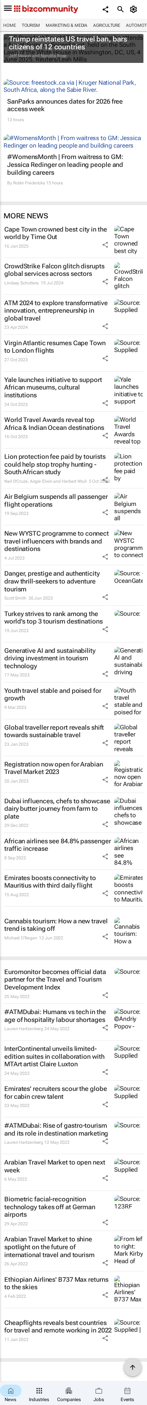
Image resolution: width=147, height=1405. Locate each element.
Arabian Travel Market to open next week (54, 1166)
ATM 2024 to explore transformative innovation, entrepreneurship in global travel (56, 310)
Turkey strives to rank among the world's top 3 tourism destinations (53, 617)
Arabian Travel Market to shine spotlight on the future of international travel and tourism (49, 1246)
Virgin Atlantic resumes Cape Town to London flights (55, 346)
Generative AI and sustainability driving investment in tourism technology (50, 658)
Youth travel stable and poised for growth (52, 694)
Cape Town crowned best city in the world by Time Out (55, 233)
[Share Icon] (105, 244)
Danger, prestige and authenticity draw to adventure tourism (52, 581)
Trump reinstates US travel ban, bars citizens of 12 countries (68, 43)
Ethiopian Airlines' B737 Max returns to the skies (56, 1283)
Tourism (31, 25)
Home (9, 25)
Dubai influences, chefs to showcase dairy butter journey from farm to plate (57, 808)
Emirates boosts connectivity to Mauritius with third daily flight (50, 881)
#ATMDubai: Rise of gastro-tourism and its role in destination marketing (56, 1129)
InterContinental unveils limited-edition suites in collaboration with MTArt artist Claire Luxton (54, 1056)
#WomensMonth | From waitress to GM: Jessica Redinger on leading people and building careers (65, 164)
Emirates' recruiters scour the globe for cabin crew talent (55, 1092)
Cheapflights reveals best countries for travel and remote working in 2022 (58, 1326)
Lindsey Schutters (21, 283)
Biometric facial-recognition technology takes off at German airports (49, 1206)
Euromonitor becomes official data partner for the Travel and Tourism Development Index (55, 979)
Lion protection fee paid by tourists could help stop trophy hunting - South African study (54, 464)
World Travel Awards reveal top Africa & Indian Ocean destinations (54, 423)
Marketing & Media (66, 25)
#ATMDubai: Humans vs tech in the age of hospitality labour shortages (55, 1015)
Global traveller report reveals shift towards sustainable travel (54, 731)
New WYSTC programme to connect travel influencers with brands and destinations (56, 541)
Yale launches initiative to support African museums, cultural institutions (53, 387)
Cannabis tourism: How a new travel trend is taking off (56, 925)
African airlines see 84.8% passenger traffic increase (57, 845)
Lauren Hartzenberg (23, 1028)
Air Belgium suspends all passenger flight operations (56, 500)
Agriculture (106, 25)
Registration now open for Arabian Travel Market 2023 (53, 768)
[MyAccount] (134, 9)
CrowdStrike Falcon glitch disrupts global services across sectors (54, 270)
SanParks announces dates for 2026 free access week (65, 105)
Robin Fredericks (29, 182)
